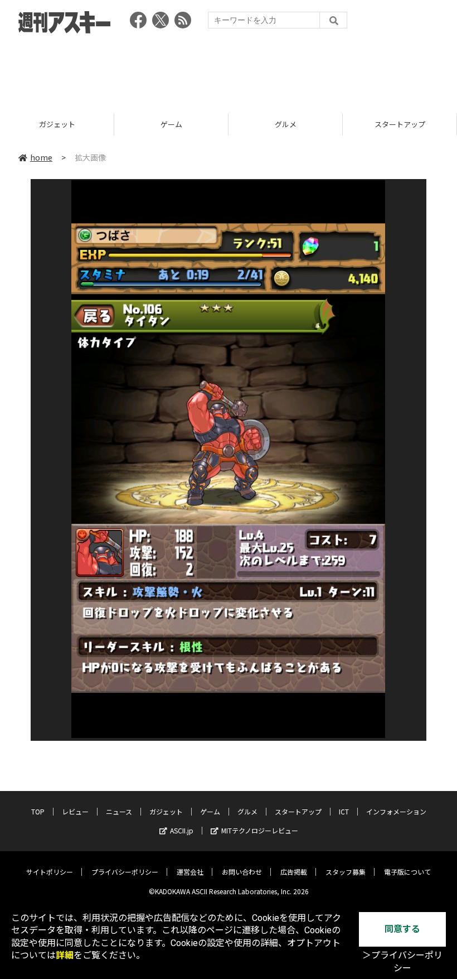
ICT (400, 124)
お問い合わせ (242, 871)
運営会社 (190, 871)
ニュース (119, 811)
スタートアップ (285, 124)
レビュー (75, 811)
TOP (38, 811)
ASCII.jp (181, 830)
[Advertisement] (228, 70)
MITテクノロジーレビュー (259, 830)
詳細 (65, 955)
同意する (402, 929)
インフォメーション (396, 811)
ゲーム (57, 124)
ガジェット (166, 811)
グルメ (171, 124)
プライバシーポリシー (124, 871)
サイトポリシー (49, 871)
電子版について (407, 871)
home (41, 157)
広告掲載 (293, 871)
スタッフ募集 (345, 871)
